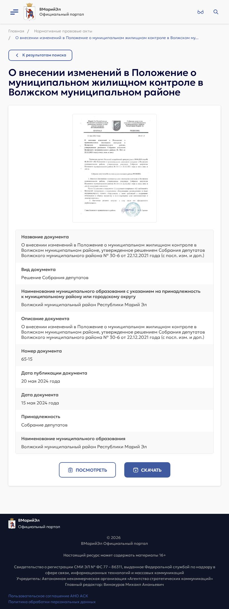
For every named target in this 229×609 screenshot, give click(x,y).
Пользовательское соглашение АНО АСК (48, 595)
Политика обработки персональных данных (52, 601)
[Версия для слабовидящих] (200, 12)
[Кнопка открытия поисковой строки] (216, 12)
